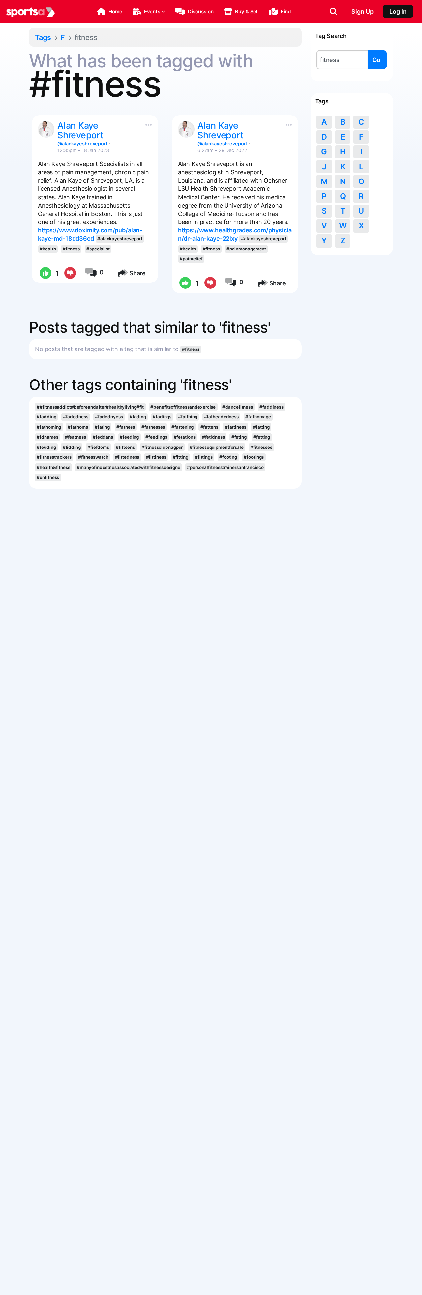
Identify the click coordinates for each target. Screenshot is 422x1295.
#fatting (261, 427)
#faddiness (271, 407)
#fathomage (258, 416)
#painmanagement (246, 248)
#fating (102, 427)
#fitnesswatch (93, 457)
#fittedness (127, 457)
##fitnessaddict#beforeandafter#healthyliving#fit (90, 407)
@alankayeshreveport (82, 143)
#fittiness (156, 457)
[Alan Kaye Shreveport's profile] (46, 129)
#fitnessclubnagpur (162, 447)
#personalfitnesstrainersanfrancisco (225, 467)
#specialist (98, 248)
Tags (43, 37)
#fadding (46, 416)
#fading (138, 416)
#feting (239, 437)
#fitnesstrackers (54, 457)
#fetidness (213, 437)
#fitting (180, 457)
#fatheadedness (221, 416)
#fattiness (235, 427)
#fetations (185, 437)
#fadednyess (109, 416)
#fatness (125, 427)
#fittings (204, 457)
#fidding (72, 447)
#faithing (187, 416)
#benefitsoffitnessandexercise (183, 407)
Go (376, 59)
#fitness (71, 248)
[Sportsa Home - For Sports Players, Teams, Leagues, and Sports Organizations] (30, 11)
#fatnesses (153, 427)
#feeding (129, 437)
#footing (228, 457)
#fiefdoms (98, 447)
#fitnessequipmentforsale (217, 447)
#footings (254, 457)
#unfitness (48, 477)
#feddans (103, 437)
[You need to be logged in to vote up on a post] (45, 273)
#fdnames (47, 437)
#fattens (209, 427)
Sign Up (362, 11)
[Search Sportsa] (333, 11)
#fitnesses (261, 447)
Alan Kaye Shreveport (80, 130)
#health (48, 248)
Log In (398, 11)
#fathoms (78, 427)
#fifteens (125, 447)
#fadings (162, 416)
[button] (110, 11)
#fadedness (75, 416)
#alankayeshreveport (119, 238)
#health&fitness (53, 467)
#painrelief (191, 258)
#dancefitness (237, 407)
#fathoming (49, 427)
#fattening (182, 427)
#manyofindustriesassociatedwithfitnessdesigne (128, 467)
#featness (75, 437)
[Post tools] (147, 123)
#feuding (46, 447)
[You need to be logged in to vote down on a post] (70, 273)
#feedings (156, 437)
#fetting (261, 437)
